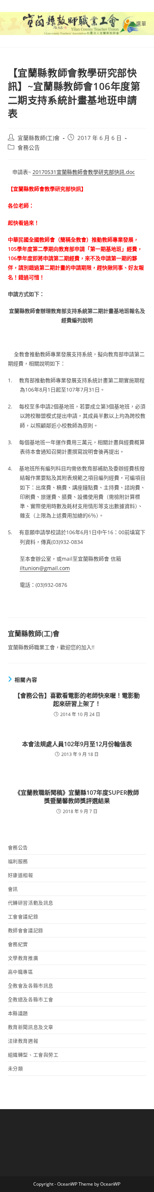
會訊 (13, 889)
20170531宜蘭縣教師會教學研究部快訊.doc (84, 171)
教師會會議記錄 (25, 930)
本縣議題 (18, 1013)
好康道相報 (20, 875)
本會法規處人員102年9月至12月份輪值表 (77, 744)
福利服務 (18, 861)
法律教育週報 (23, 1040)
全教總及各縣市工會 (30, 999)
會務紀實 (18, 944)
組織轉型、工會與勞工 (33, 1054)
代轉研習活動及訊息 (30, 902)
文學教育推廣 (23, 958)
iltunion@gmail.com (45, 568)
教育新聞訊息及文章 (30, 1027)
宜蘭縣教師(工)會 (39, 137)
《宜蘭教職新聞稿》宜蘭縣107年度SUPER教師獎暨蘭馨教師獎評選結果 (77, 796)
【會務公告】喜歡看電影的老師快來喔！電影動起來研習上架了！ (77, 699)
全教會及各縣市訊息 (30, 985)
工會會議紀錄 (23, 916)
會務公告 (29, 147)
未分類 (15, 1068)
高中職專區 (20, 971)
